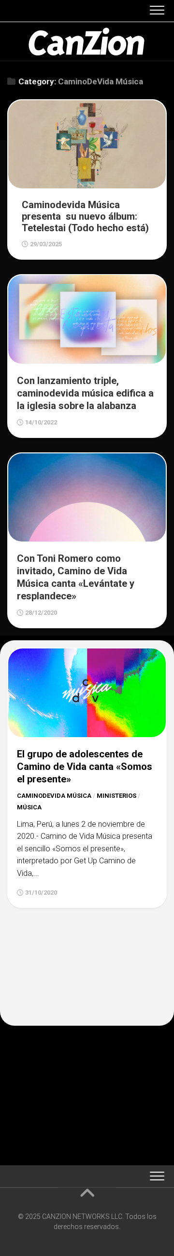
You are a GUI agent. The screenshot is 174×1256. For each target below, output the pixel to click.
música (29, 807)
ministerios (116, 795)
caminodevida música (54, 795)
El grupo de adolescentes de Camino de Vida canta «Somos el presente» (84, 766)
